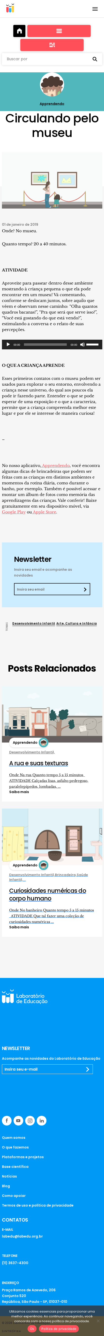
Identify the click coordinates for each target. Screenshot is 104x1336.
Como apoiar (14, 1195)
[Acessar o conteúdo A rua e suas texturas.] (52, 714)
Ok (32, 1329)
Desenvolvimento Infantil (33, 623)
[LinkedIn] (41, 1121)
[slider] (93, 344)
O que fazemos (15, 1147)
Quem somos (13, 1137)
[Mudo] (82, 344)
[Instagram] (30, 1121)
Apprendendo (55, 465)
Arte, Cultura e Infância (76, 623)
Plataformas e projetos (23, 1157)
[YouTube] (18, 1121)
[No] (98, 1320)
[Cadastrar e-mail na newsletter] (87, 1069)
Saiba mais (19, 791)
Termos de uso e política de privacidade (38, 1205)
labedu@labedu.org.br (22, 1236)
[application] (52, 344)
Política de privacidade (58, 1329)
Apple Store (44, 512)
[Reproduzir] (8, 344)
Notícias (9, 1176)
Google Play (14, 512)
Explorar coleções (59, 31)
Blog (6, 1186)
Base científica (15, 1166)
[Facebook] (7, 1121)
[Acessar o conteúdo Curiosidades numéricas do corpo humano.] (52, 837)
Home (19, 31)
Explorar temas (52, 45)
